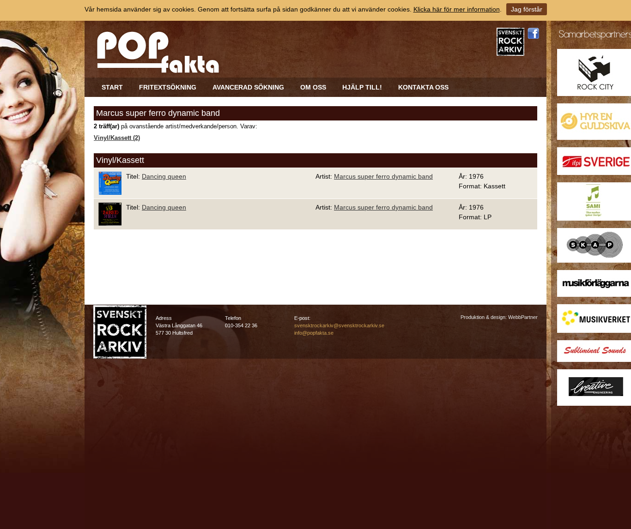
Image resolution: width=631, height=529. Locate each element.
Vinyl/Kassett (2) (117, 138)
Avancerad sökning (248, 87)
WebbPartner (523, 317)
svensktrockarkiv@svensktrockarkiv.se (339, 325)
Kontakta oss (423, 87)
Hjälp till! (362, 87)
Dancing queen (164, 176)
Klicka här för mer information (456, 9)
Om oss (313, 87)
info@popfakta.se (314, 333)
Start (112, 87)
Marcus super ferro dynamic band (383, 176)
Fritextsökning (167, 87)
